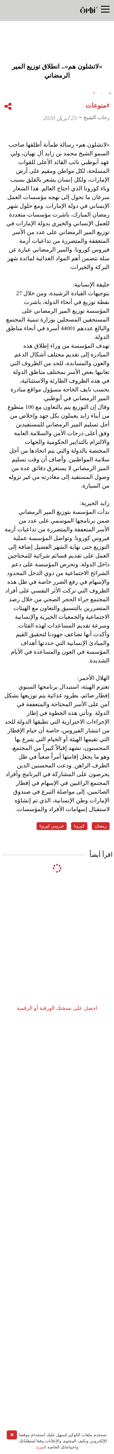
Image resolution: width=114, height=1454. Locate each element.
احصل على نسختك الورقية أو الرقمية (57, 1008)
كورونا (79, 826)
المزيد (41, 1447)
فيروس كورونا (51, 826)
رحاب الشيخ (96, 117)
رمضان (101, 826)
